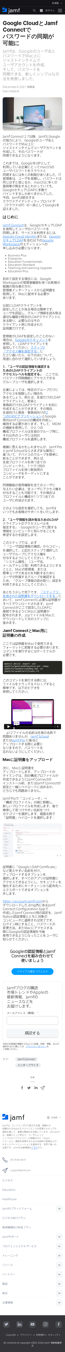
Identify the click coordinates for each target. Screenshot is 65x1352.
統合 (5, 1293)
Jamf (17, 1208)
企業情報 (7, 1302)
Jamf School (39, 736)
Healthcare (9, 1199)
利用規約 (40, 1335)
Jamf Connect (13, 225)
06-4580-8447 (18, 1160)
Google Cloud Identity (20, 236)
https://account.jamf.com (22, 901)
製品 (5, 1283)
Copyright (11, 1335)
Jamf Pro (18, 740)
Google (31, 339)
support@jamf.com (20, 1170)
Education (9, 1189)
